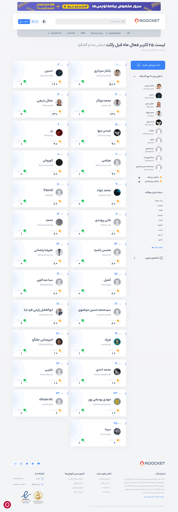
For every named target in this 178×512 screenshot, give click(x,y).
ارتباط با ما (106, 492)
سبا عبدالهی (149, 148)
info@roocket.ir (18, 479)
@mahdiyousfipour (102, 404)
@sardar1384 (104, 195)
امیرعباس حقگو (42, 340)
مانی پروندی (103, 220)
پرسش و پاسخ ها (97, 33)
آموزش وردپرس (77, 487)
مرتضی (151, 130)
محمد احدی (103, 370)
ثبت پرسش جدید (151, 65)
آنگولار (160, 225)
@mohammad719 (45, 225)
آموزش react (78, 492)
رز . (51, 131)
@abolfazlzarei (46, 315)
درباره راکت (106, 487)
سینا (108, 430)
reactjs (160, 215)
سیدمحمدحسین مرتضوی (145, 166)
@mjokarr (150, 116)
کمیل (152, 139)
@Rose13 (48, 135)
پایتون (160, 239)
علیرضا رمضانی (43, 250)
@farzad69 (106, 345)
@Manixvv (106, 225)
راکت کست (71, 33)
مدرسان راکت (105, 483)
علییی (49, 370)
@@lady (49, 195)
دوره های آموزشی (114, 33)
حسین (151, 94)
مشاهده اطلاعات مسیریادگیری (155, 497)
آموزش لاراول (78, 483)
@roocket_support (19, 484)
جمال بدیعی (149, 103)
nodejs (160, 206)
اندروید (160, 235)
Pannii (48, 191)
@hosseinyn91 (149, 98)
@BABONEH (149, 152)
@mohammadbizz (102, 375)
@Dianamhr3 (149, 161)
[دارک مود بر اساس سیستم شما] (44, 21)
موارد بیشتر (158, 247)
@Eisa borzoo (149, 125)
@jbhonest (150, 107)
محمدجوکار (150, 112)
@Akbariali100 (46, 375)
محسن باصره (102, 250)
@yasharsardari (148, 89)
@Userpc (106, 255)
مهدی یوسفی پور (100, 400)
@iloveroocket (46, 165)
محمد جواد (104, 191)
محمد (49, 220)
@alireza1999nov (45, 255)
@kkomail (150, 143)
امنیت (161, 230)
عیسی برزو (150, 121)
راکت (128, 33)
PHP (161, 210)
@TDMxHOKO (45, 345)
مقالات (82, 33)
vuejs (161, 220)
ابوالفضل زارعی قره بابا (38, 310)
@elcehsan (48, 404)
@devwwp (106, 434)
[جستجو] (123, 21)
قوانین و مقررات (104, 479)
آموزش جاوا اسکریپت (75, 479)
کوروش (48, 161)
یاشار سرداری (149, 86)
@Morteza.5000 (148, 134)
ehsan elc (46, 400)
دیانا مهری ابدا (149, 157)
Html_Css (159, 201)
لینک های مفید (56, 33)
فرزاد (107, 340)
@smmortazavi (149, 170)
